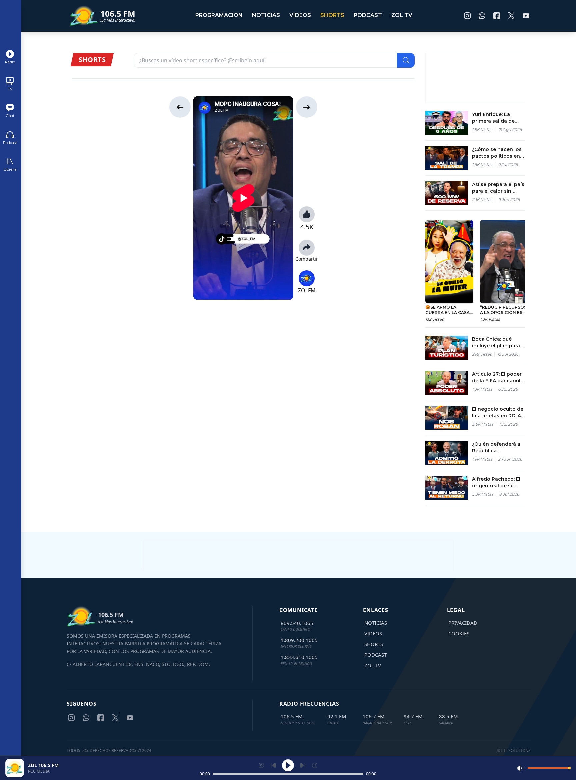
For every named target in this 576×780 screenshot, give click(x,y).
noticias (266, 15)
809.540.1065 (297, 623)
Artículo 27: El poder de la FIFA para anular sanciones (498, 377)
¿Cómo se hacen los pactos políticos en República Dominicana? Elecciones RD (497, 152)
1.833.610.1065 (299, 657)
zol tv (401, 15)
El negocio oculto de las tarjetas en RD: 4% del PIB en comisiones (498, 412)
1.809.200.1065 (299, 640)
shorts (332, 15)
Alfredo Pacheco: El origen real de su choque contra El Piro (496, 482)
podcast (368, 15)
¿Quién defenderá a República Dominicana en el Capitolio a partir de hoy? (496, 447)
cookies (458, 633)
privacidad (462, 622)
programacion (219, 15)
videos (300, 15)
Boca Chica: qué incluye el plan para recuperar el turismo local (497, 342)
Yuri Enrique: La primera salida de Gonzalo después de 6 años (497, 117)
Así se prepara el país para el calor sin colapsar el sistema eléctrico (498, 187)
